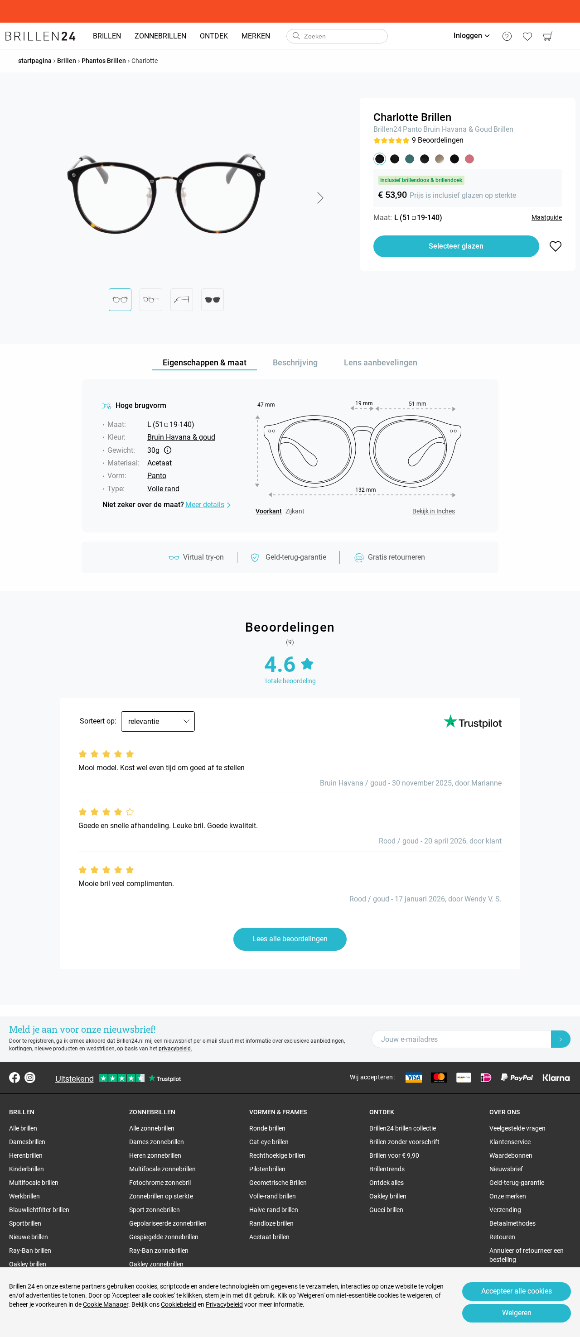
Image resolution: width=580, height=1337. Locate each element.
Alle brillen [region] (23, 1128)
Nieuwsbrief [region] (506, 1169)
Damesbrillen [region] (27, 1141)
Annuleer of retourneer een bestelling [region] (526, 1255)
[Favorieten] (527, 36)
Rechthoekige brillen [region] (277, 1155)
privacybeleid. (175, 1048)
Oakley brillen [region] (27, 1264)
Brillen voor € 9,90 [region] (394, 1155)
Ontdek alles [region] (386, 1182)
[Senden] (296, 36)
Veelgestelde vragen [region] (517, 1128)
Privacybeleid (224, 1304)
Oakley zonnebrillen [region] (156, 1264)
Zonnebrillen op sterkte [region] (161, 1196)
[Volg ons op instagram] (29, 1077)
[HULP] (507, 36)
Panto (412, 129)
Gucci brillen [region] (386, 1209)
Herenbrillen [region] (26, 1155)
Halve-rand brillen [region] (273, 1209)
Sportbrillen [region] (25, 1223)
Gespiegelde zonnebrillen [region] (163, 1237)
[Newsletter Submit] (561, 1039)
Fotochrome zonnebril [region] (160, 1182)
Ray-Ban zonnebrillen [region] (158, 1250)
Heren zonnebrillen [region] (155, 1155)
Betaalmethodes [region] (512, 1223)
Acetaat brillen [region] (269, 1237)
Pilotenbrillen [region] (267, 1169)
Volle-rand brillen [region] (272, 1196)
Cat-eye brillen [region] (269, 1141)
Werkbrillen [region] (24, 1196)
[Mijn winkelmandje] (547, 36)
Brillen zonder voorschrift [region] (404, 1141)
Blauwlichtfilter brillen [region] (39, 1209)
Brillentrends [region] (387, 1169)
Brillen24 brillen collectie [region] (402, 1128)
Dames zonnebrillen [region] (156, 1141)
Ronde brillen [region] (267, 1128)
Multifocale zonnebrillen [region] (162, 1169)
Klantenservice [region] (510, 1141)
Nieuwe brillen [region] (28, 1237)
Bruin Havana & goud (457, 129)
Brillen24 (387, 129)
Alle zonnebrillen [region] (151, 1128)
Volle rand (163, 488)
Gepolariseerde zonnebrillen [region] (168, 1223)
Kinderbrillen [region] (26, 1169)
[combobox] (337, 36)
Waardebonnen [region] (510, 1155)
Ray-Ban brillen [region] (30, 1250)
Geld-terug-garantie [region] (516, 1182)
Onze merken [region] (507, 1196)
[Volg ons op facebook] (14, 1077)
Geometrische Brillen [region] (278, 1182)
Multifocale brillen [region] (33, 1182)
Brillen (503, 129)
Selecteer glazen (456, 246)
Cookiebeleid (178, 1304)
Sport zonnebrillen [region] (154, 1209)
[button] (320, 198)
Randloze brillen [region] (271, 1223)
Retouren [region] (502, 1237)
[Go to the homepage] (40, 36)
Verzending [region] (505, 1209)
